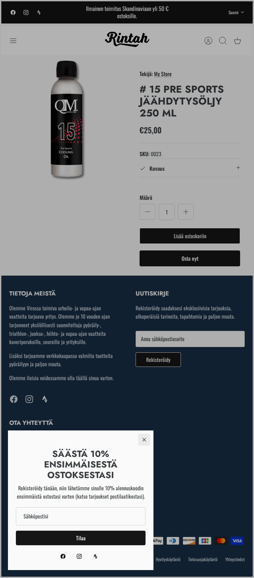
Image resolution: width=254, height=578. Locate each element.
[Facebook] (63, 556)
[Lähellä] (144, 440)
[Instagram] (79, 556)
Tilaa (81, 538)
